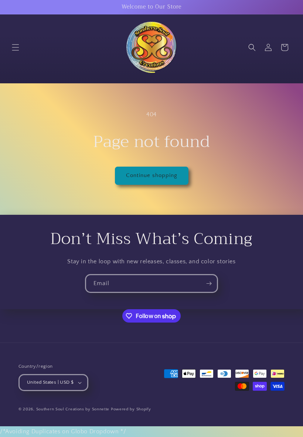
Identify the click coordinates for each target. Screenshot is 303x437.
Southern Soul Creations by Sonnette (73, 409)
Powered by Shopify (131, 409)
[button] (15, 47)
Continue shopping (151, 175)
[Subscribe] (209, 283)
